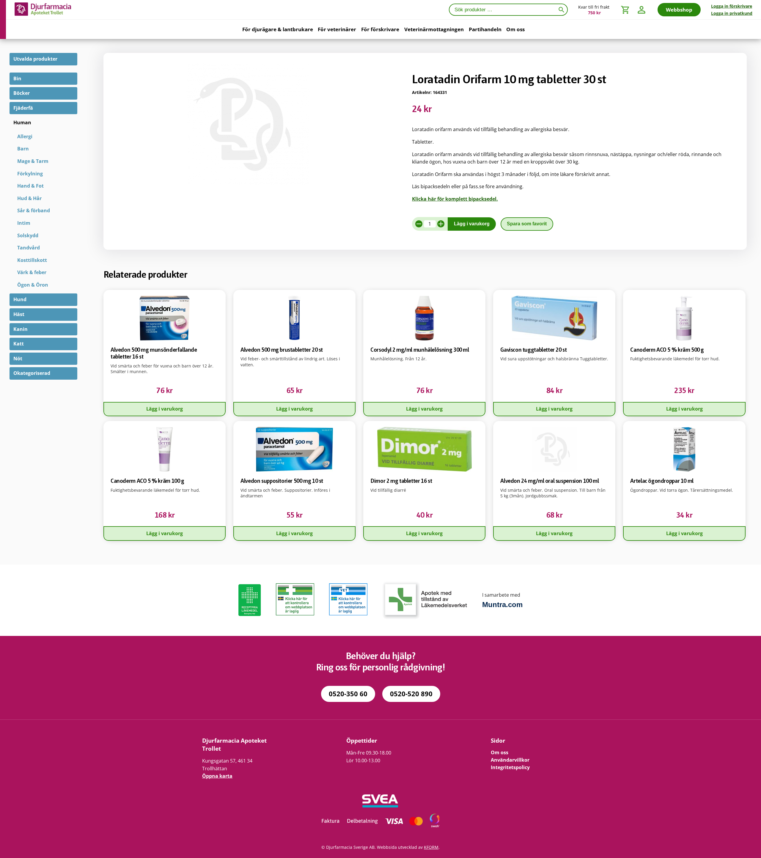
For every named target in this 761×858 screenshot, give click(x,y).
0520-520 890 (411, 693)
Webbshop (679, 9)
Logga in (731, 6)
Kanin (20, 329)
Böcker (21, 93)
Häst (18, 314)
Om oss (515, 29)
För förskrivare (380, 29)
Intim (23, 223)
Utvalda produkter (35, 59)
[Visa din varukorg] (625, 9)
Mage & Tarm (32, 161)
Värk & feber (31, 272)
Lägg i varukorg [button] (164, 409)
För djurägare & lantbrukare (277, 29)
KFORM (431, 847)
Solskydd (27, 235)
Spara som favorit (527, 223)
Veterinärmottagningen (434, 29)
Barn (23, 148)
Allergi (24, 136)
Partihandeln (485, 29)
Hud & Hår (29, 198)
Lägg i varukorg (472, 223)
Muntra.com (502, 605)
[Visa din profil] (641, 9)
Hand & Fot (30, 186)
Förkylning (30, 173)
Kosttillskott (32, 260)
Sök (562, 9)
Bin (17, 78)
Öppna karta (217, 776)
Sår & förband (33, 210)
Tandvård (28, 247)
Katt (18, 343)
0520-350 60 (348, 693)
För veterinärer (337, 29)
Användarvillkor (510, 760)
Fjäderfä (23, 108)
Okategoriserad (31, 373)
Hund (19, 299)
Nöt (17, 358)
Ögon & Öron (32, 285)
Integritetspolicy (510, 767)
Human (22, 122)
